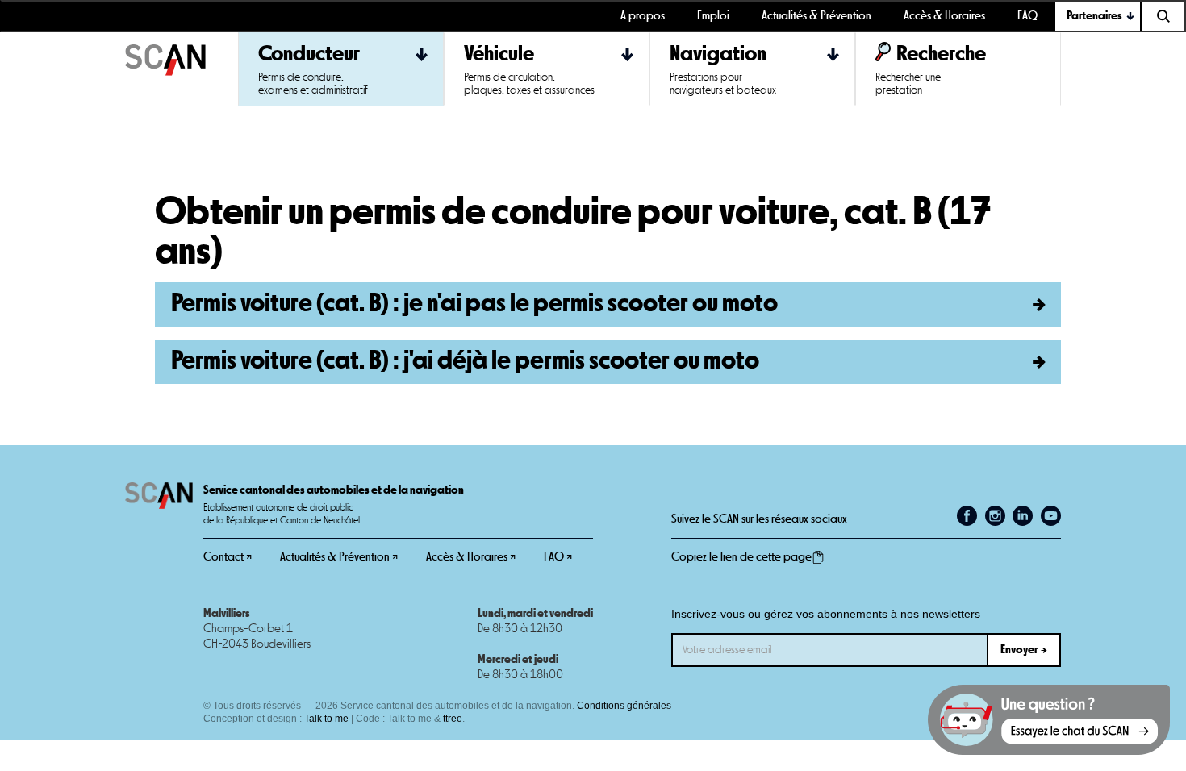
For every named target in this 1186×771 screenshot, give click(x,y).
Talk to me (326, 718)
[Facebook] (967, 516)
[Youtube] (1051, 516)
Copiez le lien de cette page (741, 557)
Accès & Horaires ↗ (471, 557)
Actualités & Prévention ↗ (339, 557)
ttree (452, 718)
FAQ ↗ (558, 557)
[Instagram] (995, 516)
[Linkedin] (1023, 516)
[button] (1098, 16)
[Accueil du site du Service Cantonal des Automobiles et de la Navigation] (181, 69)
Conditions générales (624, 705)
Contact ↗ (227, 557)
